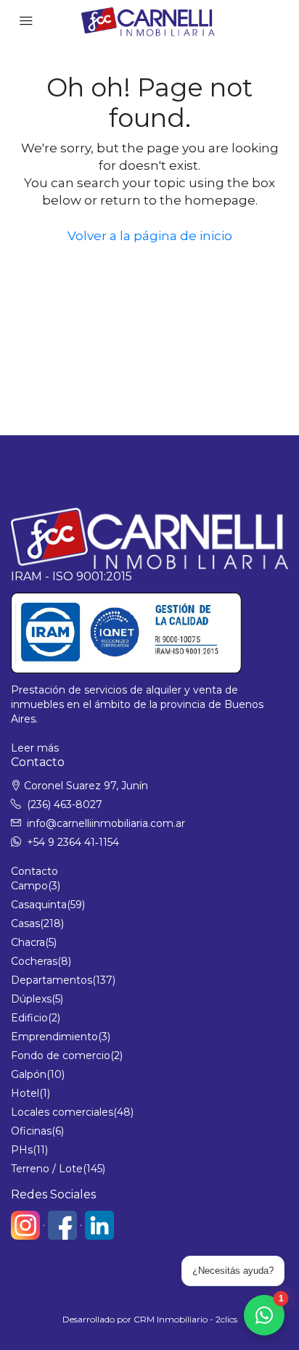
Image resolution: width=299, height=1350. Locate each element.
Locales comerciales (62, 1112)
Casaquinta (39, 904)
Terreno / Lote (47, 1168)
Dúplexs (31, 998)
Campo (29, 885)
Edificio (29, 1017)
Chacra (28, 942)
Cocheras (34, 961)
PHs (22, 1149)
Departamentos (51, 980)
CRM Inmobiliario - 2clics (185, 1319)
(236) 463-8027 (64, 804)
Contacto (34, 871)
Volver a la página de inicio (149, 236)
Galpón (28, 1074)
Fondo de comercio (60, 1055)
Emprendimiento (54, 1036)
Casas (25, 923)
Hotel (25, 1093)
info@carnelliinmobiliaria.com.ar (106, 823)
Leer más (35, 747)
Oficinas (31, 1130)
